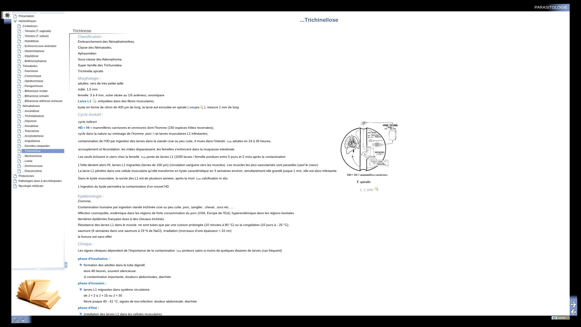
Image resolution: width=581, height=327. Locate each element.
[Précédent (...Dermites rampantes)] (575, 312)
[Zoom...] (376, 188)
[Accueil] (15, 321)
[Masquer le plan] (66, 265)
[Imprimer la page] (22, 321)
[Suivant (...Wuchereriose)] (575, 304)
